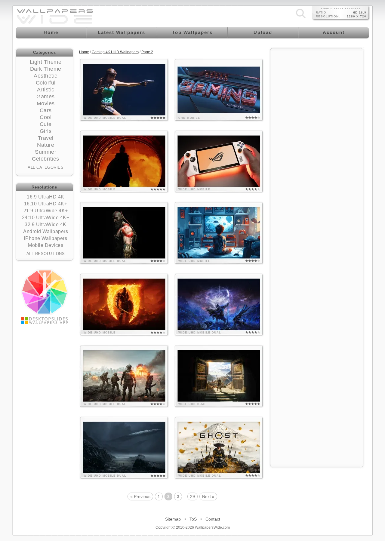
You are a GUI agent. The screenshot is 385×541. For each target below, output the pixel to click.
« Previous (140, 496)
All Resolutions (45, 253)
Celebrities (45, 159)
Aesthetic (45, 76)
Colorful (46, 83)
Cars (46, 110)
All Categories (45, 167)
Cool (45, 117)
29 (192, 496)
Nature (45, 145)
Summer (45, 152)
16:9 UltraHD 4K (45, 196)
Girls (46, 131)
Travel (46, 138)
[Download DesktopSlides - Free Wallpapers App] (44, 296)
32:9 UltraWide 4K (45, 224)
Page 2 (147, 52)
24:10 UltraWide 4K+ (45, 217)
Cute (46, 124)
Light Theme (46, 62)
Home (84, 52)
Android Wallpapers (45, 231)
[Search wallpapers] (301, 18)
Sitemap (173, 519)
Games (45, 97)
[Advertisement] (317, 142)
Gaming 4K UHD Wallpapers (115, 52)
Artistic (45, 90)
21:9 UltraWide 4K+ (45, 210)
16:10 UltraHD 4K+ (45, 203)
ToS (193, 519)
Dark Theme (45, 69)
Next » (208, 496)
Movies (46, 103)
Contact (212, 519)
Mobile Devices (45, 245)
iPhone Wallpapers (45, 238)
